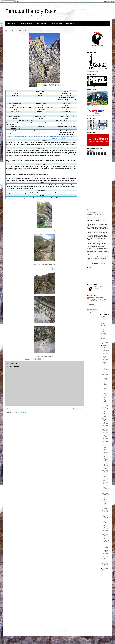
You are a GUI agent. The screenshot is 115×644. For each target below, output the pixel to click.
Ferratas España (12, 23)
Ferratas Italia (70, 23)
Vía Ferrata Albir (105, 531)
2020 (102, 329)
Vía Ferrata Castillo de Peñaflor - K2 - (105, 495)
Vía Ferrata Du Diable (105, 404)
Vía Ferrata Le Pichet (105, 426)
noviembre (105, 342)
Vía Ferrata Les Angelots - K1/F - (105, 355)
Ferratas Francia (26, 23)
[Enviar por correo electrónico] (34, 359)
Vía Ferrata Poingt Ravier (105, 415)
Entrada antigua (78, 409)
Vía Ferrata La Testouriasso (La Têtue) (105, 465)
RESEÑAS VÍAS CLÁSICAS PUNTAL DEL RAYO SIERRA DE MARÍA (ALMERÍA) (97, 301)
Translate (99, 214)
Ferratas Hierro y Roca (30, 11)
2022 (102, 325)
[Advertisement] (98, 182)
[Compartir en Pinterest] (40, 359)
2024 (102, 321)
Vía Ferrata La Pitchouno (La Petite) (105, 459)
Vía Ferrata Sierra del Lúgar (105, 446)
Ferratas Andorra (41, 23)
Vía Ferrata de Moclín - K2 (105, 564)
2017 (102, 336)
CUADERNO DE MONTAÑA (96, 298)
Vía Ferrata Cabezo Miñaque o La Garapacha (105, 421)
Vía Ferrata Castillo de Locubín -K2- (105, 541)
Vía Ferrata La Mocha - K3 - (105, 512)
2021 (102, 327)
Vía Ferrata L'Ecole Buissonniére (105, 349)
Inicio (46, 409)
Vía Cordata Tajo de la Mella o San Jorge (105, 409)
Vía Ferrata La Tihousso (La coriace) (105, 452)
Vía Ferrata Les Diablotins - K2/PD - (105, 400)
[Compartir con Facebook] (39, 359)
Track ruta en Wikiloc (58, 138)
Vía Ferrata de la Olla (105, 507)
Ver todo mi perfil (99, 288)
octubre (104, 345)
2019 (102, 331)
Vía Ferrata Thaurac (105, 483)
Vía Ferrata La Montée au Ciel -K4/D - (105, 361)
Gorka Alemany (93, 309)
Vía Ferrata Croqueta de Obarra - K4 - (105, 440)
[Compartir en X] (37, 359)
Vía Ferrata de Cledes (105, 429)
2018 (102, 334)
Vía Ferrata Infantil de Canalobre (105, 535)
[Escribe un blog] (35, 359)
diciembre (105, 340)
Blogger (66, 630)
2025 (102, 319)
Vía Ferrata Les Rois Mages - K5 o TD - (105, 393)
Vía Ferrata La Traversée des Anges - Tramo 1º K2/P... (105, 369)
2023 (102, 323)
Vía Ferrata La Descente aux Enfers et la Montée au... (105, 385)
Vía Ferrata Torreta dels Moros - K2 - (105, 478)
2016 (102, 338)
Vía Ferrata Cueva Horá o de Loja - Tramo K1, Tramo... (105, 548)
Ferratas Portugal (56, 23)
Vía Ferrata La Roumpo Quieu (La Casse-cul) (105, 472)
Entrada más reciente (12, 409)
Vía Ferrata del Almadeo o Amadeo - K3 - (105, 488)
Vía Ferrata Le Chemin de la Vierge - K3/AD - (105, 377)
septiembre (105, 568)
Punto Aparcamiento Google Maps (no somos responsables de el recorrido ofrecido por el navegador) (41, 136)
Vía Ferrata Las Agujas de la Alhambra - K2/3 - (105, 502)
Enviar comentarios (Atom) (19, 412)
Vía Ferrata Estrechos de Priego (105, 555)
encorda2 (91, 304)
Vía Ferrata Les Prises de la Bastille (105, 434)
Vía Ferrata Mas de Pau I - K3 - (105, 527)
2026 (102, 316)
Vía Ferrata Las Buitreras (105, 560)
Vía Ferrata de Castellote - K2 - (105, 521)
